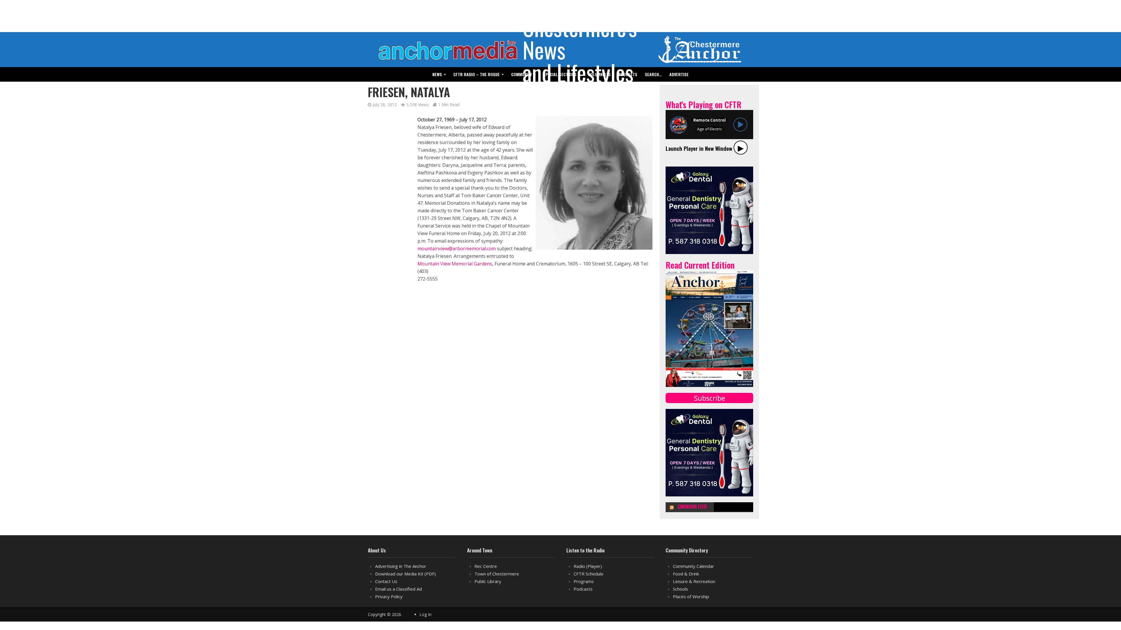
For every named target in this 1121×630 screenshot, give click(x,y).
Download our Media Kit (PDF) (405, 574)
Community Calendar (693, 566)
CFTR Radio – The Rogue (476, 74)
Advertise (679, 74)
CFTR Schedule (588, 574)
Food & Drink (686, 574)
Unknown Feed (692, 506)
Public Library (487, 581)
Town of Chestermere (496, 574)
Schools (680, 589)
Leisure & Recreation (694, 581)
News (437, 74)
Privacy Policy (389, 596)
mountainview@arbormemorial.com (456, 248)
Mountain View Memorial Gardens (454, 263)
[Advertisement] (386, 203)
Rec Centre (485, 566)
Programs (584, 581)
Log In (425, 614)
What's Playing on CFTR (703, 105)
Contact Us (386, 581)
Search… (653, 74)
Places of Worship (691, 596)
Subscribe (709, 398)
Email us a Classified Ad (398, 589)
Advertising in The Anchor (400, 566)
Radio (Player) (588, 566)
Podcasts (583, 589)
